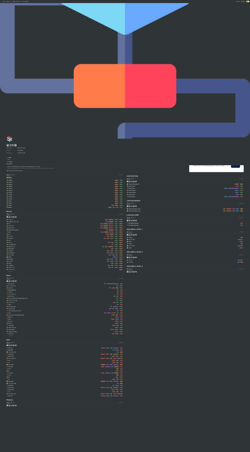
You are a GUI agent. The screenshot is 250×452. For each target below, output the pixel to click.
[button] (3, 1)
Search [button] (121, 174)
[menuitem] (8, 174)
